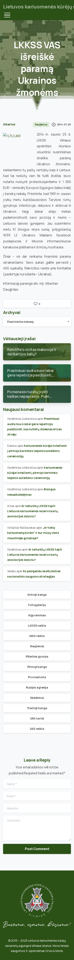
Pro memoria (37, 677)
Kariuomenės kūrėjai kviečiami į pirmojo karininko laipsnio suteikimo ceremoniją (37, 451)
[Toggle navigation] (7, 15)
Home (26, 102)
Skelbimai (37, 698)
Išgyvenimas (37, 615)
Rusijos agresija (37, 687)
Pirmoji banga (37, 667)
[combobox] (37, 321)
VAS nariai (37, 718)
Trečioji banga (37, 708)
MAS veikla (36, 636)
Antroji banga (37, 595)
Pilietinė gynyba (37, 656)
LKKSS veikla (37, 625)
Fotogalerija (37, 605)
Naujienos (44, 102)
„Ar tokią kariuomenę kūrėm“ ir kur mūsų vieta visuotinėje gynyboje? (33, 533)
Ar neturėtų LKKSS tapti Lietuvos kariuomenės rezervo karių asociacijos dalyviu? (32, 511)
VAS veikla (37, 729)
